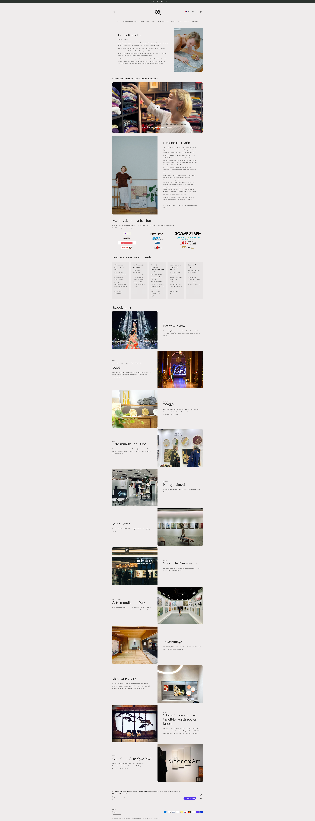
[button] (114, 12)
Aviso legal (156, 818)
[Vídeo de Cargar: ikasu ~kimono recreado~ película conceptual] (157, 107)
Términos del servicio (147, 818)
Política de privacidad (136, 818)
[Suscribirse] (140, 798)
